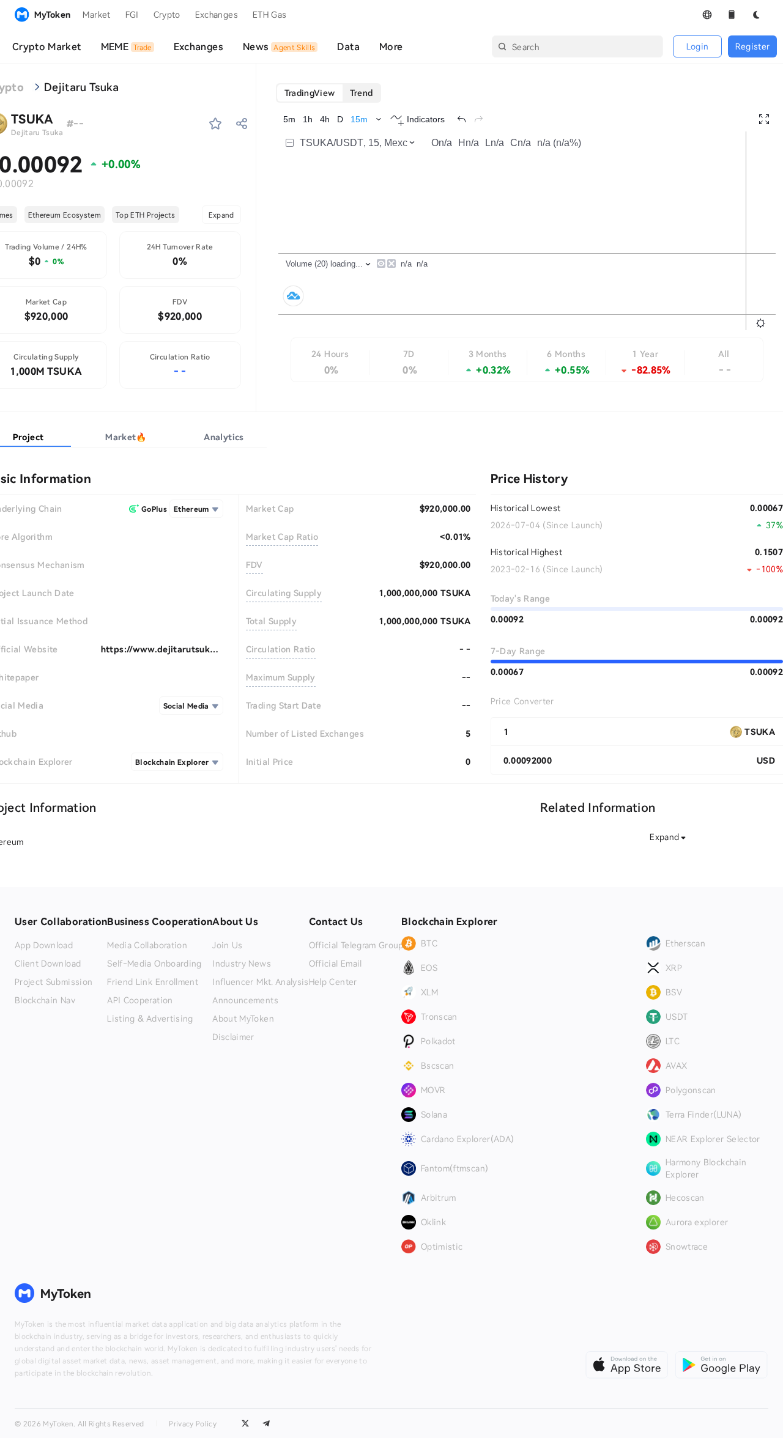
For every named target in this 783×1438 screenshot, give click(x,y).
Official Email (335, 963)
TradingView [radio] (309, 92)
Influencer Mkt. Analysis (260, 982)
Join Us (227, 945)
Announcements (245, 1000)
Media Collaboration (147, 945)
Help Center (333, 982)
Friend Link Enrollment (152, 982)
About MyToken (243, 1018)
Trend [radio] (361, 92)
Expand (221, 214)
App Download (44, 945)
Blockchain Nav (45, 1000)
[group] (329, 93)
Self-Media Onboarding (154, 963)
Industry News (241, 963)
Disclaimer (233, 1037)
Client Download (48, 963)
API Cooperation (140, 1000)
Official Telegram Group (356, 945)
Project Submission (53, 982)
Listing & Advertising (150, 1018)
